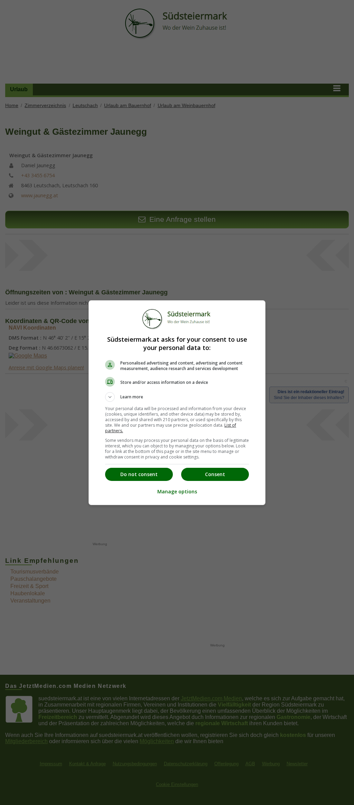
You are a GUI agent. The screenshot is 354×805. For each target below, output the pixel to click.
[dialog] (177, 402)
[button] (177, 397)
